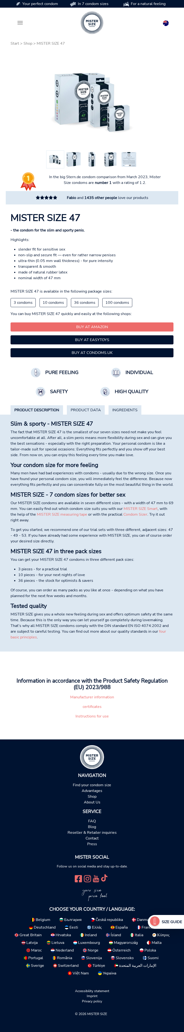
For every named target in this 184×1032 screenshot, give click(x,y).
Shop (27, 43)
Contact (92, 838)
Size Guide (172, 922)
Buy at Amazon (92, 327)
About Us (92, 802)
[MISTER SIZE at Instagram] (87, 878)
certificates (92, 706)
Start (15, 43)
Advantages (92, 790)
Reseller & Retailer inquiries (92, 832)
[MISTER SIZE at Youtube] (96, 878)
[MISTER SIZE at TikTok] (104, 878)
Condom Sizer (135, 514)
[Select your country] (166, 22)
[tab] (37, 410)
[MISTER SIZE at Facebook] (78, 878)
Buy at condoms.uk (92, 352)
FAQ (92, 821)
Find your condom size (92, 785)
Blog (92, 826)
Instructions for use (92, 716)
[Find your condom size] (155, 922)
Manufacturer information (92, 697)
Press (92, 844)
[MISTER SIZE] (92, 756)
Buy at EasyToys (92, 339)
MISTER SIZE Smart (141, 508)
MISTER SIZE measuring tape (62, 514)
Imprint (92, 996)
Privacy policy (92, 1001)
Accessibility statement (92, 991)
